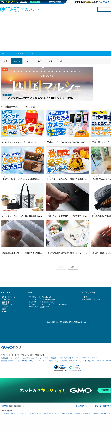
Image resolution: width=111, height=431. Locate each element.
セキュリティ (53, 413)
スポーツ (62, 61)
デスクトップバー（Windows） (42, 299)
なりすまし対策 (89, 361)
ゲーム (5, 311)
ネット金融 (94, 413)
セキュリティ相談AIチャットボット (86, 357)
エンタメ (28, 61)
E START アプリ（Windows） (42, 302)
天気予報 (6, 299)
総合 (6, 61)
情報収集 (86, 413)
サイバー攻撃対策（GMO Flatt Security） (69, 361)
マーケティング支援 (66, 413)
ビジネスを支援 (42, 413)
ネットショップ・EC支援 (26, 413)
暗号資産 (103, 413)
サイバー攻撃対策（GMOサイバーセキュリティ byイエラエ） (35, 361)
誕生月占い (7, 304)
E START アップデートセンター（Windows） (48, 304)
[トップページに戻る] (10, 9)
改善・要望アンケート (91, 299)
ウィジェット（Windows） (40, 297)
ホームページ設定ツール (39, 307)
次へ (73, 267)
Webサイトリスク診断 (66, 358)
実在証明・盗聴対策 (7, 361)
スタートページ (8, 297)
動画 (4, 309)
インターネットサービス (8, 413)
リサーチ (77, 413)
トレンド (23, 53)
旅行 (39, 61)
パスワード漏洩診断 (50, 358)
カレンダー (7, 302)
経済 (51, 61)
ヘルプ (84, 297)
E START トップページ (8, 53)
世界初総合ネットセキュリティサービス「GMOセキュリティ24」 (21, 358)
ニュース (6, 307)
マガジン (31, 53)
